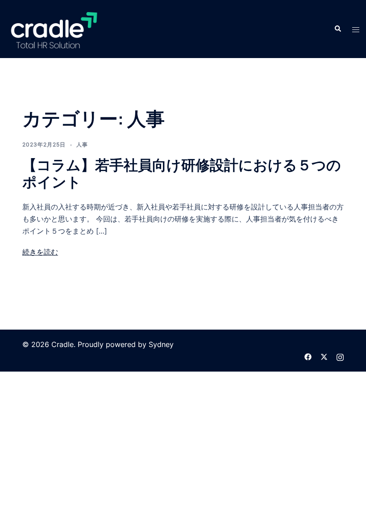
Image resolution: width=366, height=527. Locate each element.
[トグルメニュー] (355, 29)
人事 (82, 144)
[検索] (337, 29)
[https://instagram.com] (340, 356)
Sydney (161, 344)
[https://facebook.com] (308, 356)
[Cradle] (54, 28)
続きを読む (40, 251)
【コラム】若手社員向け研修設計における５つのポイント (181, 173)
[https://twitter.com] (324, 356)
